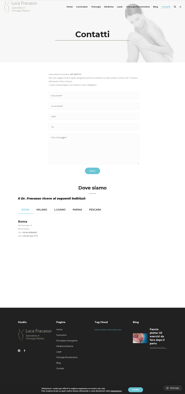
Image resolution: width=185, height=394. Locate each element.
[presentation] (25, 209)
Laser (58, 352)
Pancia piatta (112, 330)
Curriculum (61, 335)
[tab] (25, 209)
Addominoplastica (101, 330)
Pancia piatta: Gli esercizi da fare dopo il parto (157, 336)
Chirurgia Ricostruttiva (66, 357)
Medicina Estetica (64, 346)
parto (119, 330)
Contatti (60, 368)
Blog (58, 363)
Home (59, 329)
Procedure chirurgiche (66, 340)
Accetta (135, 389)
